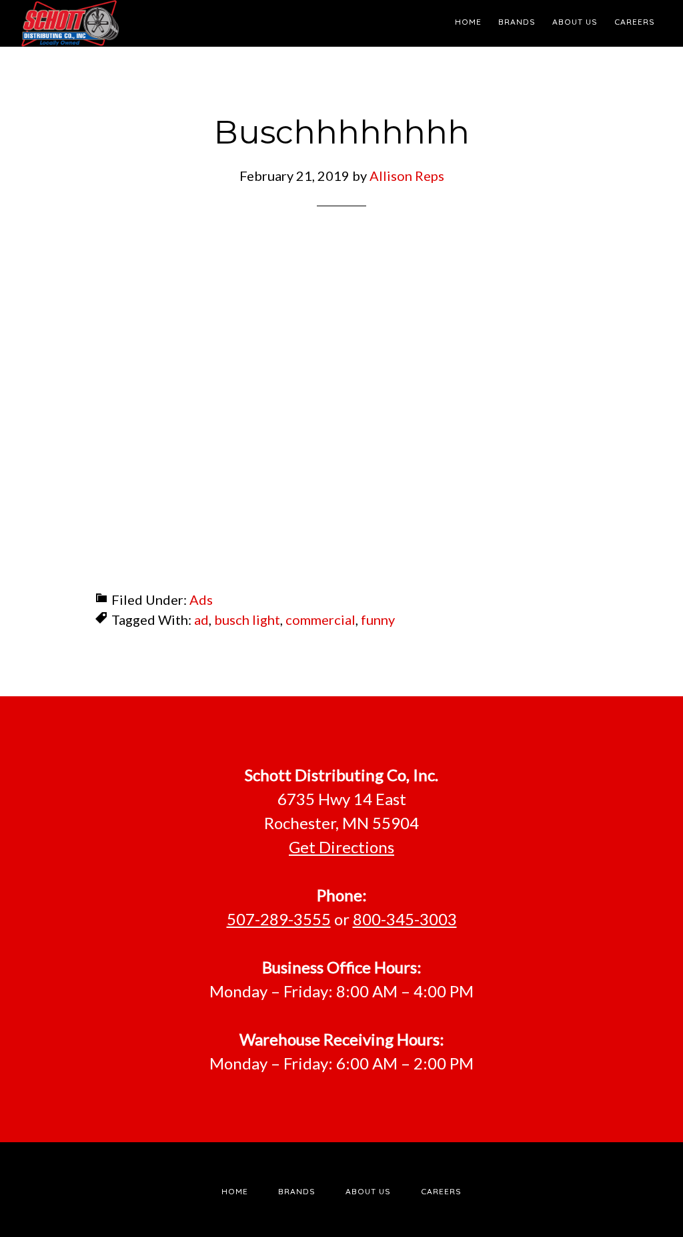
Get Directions (341, 846)
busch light (247, 619)
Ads (201, 599)
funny (378, 619)
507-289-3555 (279, 919)
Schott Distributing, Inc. (141, 23)
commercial (320, 619)
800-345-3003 (405, 919)
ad (201, 619)
